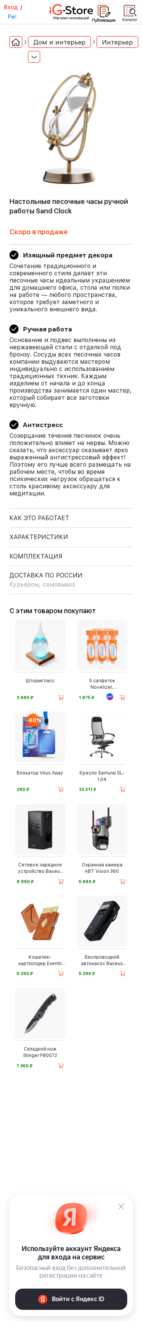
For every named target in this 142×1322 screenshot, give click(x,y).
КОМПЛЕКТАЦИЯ (35, 556)
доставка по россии (46, 580)
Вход (11, 7)
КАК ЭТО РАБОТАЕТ (39, 518)
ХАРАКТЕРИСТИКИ (38, 537)
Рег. (12, 17)
